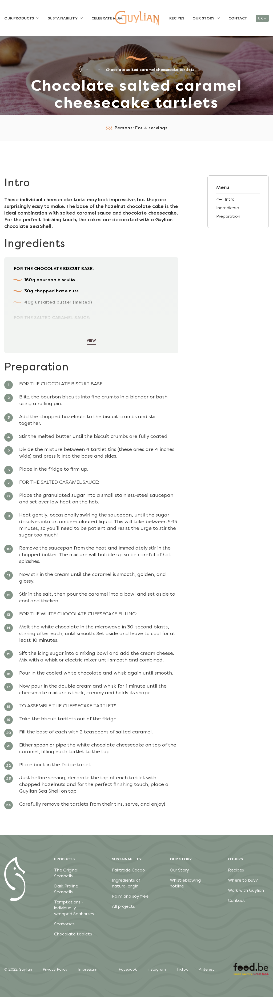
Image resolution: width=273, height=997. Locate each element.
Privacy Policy (55, 969)
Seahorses (64, 923)
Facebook (128, 969)
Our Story (179, 870)
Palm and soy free (130, 896)
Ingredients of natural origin (126, 883)
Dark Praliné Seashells (66, 888)
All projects (123, 906)
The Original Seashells (66, 872)
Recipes (236, 870)
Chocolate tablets (73, 934)
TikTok (182, 969)
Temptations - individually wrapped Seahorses (74, 907)
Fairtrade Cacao (128, 870)
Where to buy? (243, 880)
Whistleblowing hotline (185, 883)
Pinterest (206, 969)
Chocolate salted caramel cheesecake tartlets (150, 69)
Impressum (87, 969)
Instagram (156, 969)
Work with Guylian (246, 890)
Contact (236, 900)
